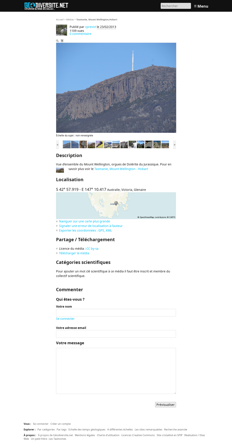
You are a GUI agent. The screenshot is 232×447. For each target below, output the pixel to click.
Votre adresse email (71, 328)
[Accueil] (48, 5)
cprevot (90, 27)
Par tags (62, 429)
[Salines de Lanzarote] (116, 144)
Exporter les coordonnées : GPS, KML (85, 230)
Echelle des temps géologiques (86, 429)
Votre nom (64, 306)
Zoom (57, 41)
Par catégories (46, 429)
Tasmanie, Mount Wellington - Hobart (121, 169)
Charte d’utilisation (108, 435)
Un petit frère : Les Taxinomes (48, 439)
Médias (70, 19)
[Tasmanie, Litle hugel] (141, 144)
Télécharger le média (62, 41)
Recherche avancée (175, 429)
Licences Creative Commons (138, 435)
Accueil (60, 19)
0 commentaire (80, 34)
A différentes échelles (120, 429)
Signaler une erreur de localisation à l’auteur (91, 226)
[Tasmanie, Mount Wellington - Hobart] (75, 144)
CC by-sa (92, 248)
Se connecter (65, 318)
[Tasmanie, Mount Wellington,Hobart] (67, 144)
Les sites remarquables (148, 429)
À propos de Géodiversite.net (55, 435)
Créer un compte (61, 424)
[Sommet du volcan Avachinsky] (108, 144)
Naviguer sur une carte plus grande (84, 221)
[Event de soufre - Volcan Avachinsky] (99, 144)
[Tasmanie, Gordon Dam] (124, 144)
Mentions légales (85, 435)
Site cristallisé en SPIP (170, 435)
